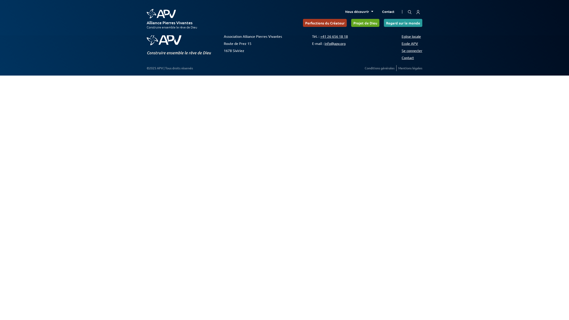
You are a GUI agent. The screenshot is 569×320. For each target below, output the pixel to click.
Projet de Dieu (365, 22)
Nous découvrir (357, 11)
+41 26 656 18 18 (334, 36)
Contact (388, 11)
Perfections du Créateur (325, 22)
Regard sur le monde (403, 22)
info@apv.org (335, 43)
